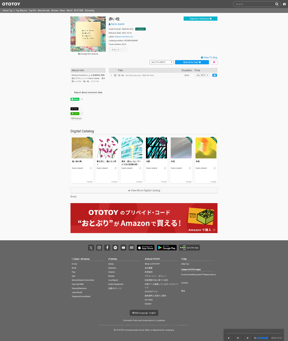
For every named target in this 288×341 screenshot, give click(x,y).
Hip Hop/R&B (78, 284)
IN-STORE (78, 10)
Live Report (113, 280)
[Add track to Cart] (214, 75)
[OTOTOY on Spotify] (115, 248)
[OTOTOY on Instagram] (99, 248)
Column (111, 272)
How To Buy (210, 57)
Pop (73, 272)
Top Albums (21, 10)
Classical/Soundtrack (81, 296)
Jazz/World (77, 292)
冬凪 (173, 161)
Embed (77, 118)
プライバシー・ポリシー (155, 276)
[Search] (278, 4)
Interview (112, 268)
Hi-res (74, 264)
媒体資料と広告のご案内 (155, 296)
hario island (117, 24)
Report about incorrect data (88, 92)
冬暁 (198, 161)
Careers (148, 304)
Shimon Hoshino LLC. (124, 36)
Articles (54, 10)
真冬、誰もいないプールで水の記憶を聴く (131, 163)
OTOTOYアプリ (151, 291)
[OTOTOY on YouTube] (123, 248)
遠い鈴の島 (77, 161)
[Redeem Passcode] (284, 4)
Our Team (149, 300)
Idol (73, 276)
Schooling (89, 10)
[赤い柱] (115, 75)
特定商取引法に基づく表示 (156, 280)
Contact (184, 283)
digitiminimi (158, 330)
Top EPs (32, 10)
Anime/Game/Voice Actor (83, 280)
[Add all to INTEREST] (214, 62)
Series (111, 264)
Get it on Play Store (167, 248)
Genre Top (8, 10)
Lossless (140, 29)
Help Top (185, 264)
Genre (76, 259)
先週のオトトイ (115, 288)
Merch (70, 10)
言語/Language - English (145, 312)
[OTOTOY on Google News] (132, 248)
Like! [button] (76, 113)
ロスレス (115, 49)
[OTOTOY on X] (91, 248)
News (62, 10)
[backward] (229, 338)
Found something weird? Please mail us (198, 274)
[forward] (248, 338)
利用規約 (149, 272)
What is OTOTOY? (152, 264)
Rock (74, 268)
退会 (183, 291)
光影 (148, 161)
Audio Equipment (115, 284)
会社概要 (149, 268)
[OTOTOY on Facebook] (107, 248)
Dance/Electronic (79, 288)
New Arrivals (44, 10)
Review (111, 276)
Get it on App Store (146, 248)
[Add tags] (124, 49)
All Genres (85, 259)
